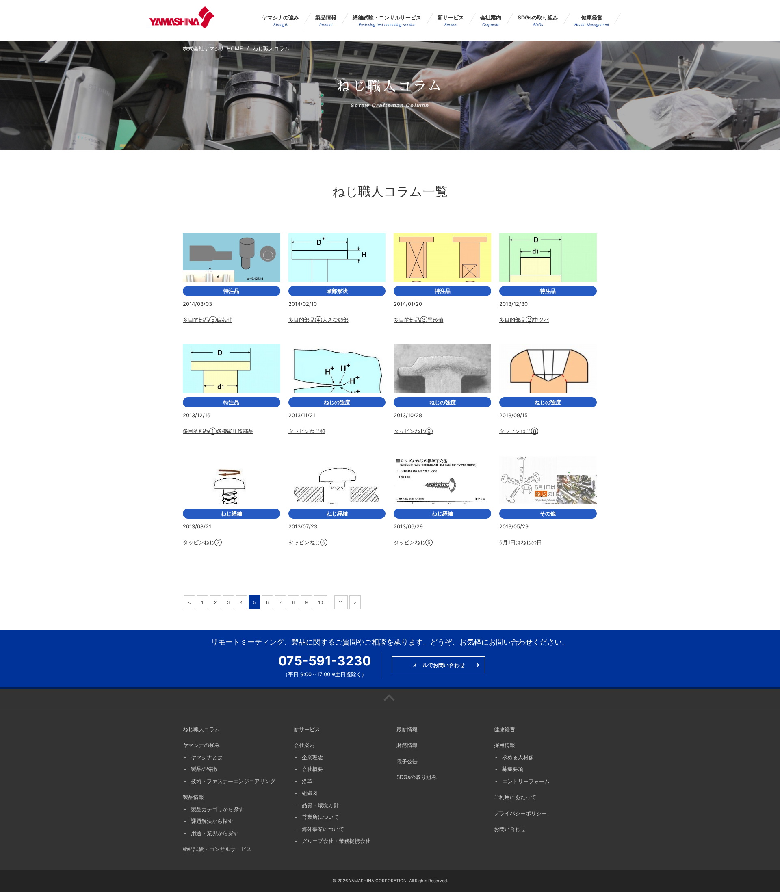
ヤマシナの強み (280, 20)
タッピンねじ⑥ (307, 542)
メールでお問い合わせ (438, 665)
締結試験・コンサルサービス (387, 20)
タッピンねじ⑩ (306, 431)
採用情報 (504, 745)
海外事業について (323, 829)
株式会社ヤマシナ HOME (213, 48)
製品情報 (325, 20)
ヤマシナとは (207, 757)
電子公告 (407, 761)
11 (341, 602)
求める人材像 (518, 757)
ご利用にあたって (515, 797)
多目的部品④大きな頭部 (318, 319)
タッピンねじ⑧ (518, 431)
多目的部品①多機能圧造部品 (218, 431)
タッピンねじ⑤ (413, 542)
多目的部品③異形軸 (418, 319)
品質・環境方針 (320, 805)
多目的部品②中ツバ (524, 319)
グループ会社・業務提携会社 (336, 841)
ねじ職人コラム (201, 729)
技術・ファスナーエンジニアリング (233, 781)
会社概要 (312, 769)
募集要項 (512, 769)
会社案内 (490, 20)
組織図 (310, 793)
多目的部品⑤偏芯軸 (207, 319)
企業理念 (312, 757)
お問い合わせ (510, 829)
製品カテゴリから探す (217, 809)
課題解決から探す (212, 821)
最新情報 (407, 729)
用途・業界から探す (214, 833)
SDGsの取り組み (538, 20)
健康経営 (591, 20)
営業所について (320, 817)
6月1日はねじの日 (520, 542)
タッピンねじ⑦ (202, 542)
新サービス (451, 20)
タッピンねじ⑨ (413, 431)
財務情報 (407, 745)
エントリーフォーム (526, 781)
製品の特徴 (204, 769)
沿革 (307, 781)
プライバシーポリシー (520, 813)
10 (320, 602)
